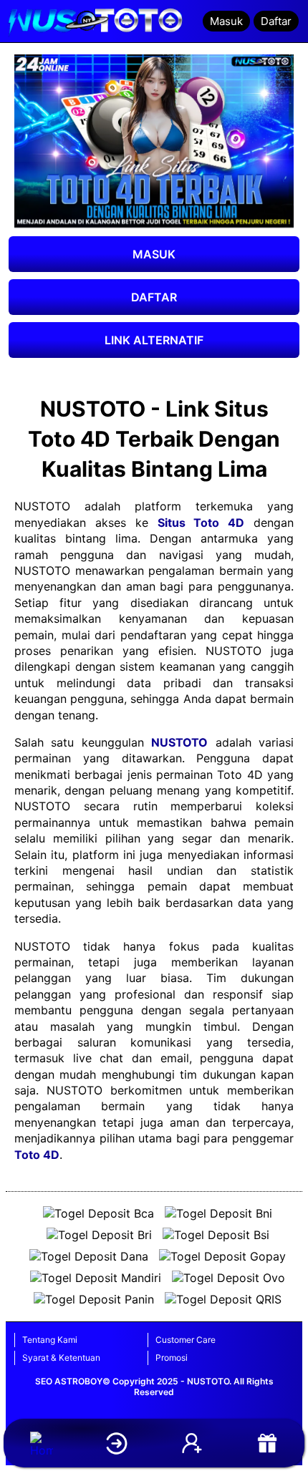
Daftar (276, 21)
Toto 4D (36, 1154)
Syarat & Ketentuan (61, 1357)
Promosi (171, 1357)
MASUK (154, 254)
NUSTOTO (179, 742)
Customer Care (185, 1339)
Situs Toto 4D (201, 522)
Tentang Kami (49, 1339)
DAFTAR (154, 297)
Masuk (226, 21)
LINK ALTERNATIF (154, 340)
